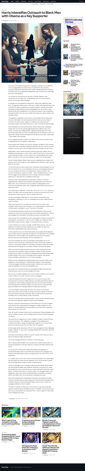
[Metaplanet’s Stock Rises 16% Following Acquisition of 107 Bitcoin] (31, 437)
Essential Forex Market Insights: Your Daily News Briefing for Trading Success (77, 57)
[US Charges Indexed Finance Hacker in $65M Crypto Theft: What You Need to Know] (65, 72)
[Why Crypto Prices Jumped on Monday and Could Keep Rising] (11, 412)
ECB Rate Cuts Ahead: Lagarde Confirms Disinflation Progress (75, 83)
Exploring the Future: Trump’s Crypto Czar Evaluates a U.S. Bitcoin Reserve (74, 66)
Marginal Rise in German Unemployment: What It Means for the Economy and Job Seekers (76, 48)
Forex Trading (50, 4)
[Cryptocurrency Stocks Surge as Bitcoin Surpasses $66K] (31, 412)
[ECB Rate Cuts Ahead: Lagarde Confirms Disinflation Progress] (65, 82)
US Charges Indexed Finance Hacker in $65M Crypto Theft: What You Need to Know (77, 73)
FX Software (42, 4)
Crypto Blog (4, 418)
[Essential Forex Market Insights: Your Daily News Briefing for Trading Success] (65, 56)
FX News (66, 95)
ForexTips (5, 1)
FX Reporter (68, 102)
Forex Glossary (35, 4)
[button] (80, 1)
